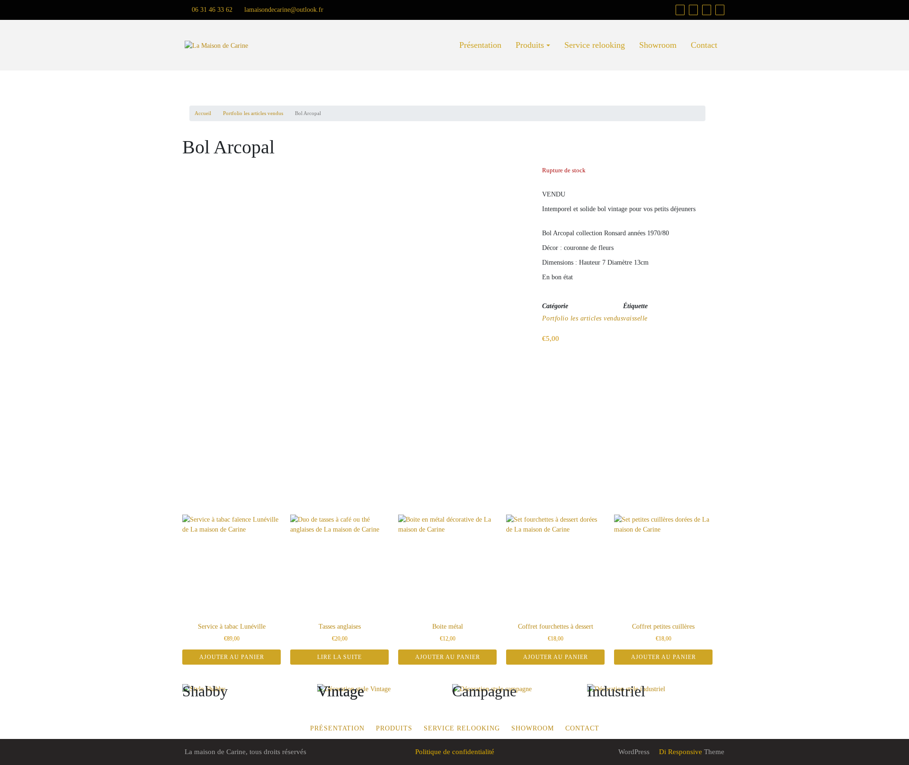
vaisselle (635, 318)
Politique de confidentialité (454, 752)
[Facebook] (693, 10)
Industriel (616, 691)
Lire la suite (339, 657)
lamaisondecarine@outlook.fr (282, 9)
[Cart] (680, 10)
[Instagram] (706, 10)
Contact (704, 45)
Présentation (480, 45)
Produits (530, 45)
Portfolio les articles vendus (253, 113)
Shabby (205, 691)
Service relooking (594, 45)
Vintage (340, 691)
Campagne (484, 691)
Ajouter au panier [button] (231, 657)
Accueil (203, 113)
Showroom (658, 45)
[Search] (719, 10)
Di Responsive (679, 752)
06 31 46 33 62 (211, 9)
